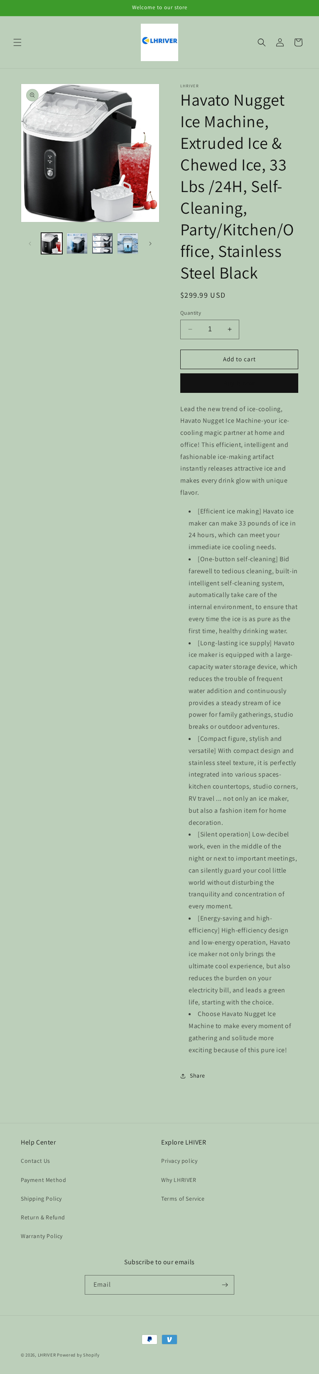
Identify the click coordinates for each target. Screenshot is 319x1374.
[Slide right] (150, 243)
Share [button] (197, 1075)
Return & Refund (43, 1217)
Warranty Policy (42, 1236)
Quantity (190, 312)
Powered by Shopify (78, 1355)
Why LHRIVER (178, 1180)
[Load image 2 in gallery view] (77, 243)
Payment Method (43, 1180)
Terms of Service (183, 1198)
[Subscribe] (225, 1285)
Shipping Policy (41, 1198)
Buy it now (239, 383)
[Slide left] (30, 243)
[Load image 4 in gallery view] (127, 243)
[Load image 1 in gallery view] (51, 243)
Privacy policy (179, 1160)
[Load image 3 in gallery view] (102, 243)
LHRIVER (47, 1355)
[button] (17, 42)
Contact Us (35, 1160)
